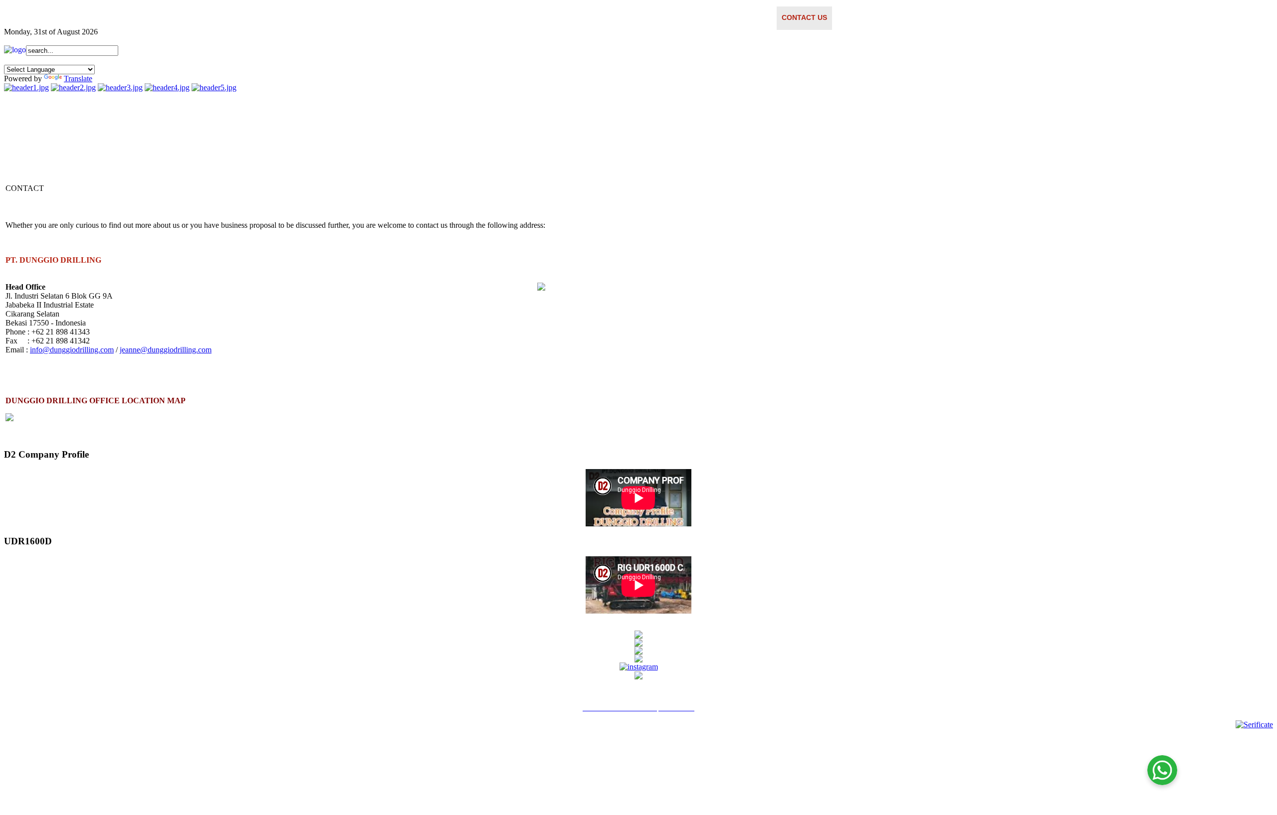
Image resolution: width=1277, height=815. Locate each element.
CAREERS (755, 17)
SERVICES (634, 17)
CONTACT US (804, 17)
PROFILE (501, 17)
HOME (465, 17)
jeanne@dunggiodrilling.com (166, 349)
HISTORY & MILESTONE (566, 17)
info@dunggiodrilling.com (72, 349)
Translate (78, 78)
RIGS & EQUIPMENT (694, 17)
